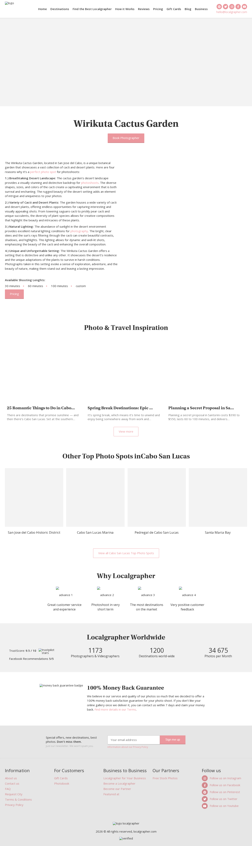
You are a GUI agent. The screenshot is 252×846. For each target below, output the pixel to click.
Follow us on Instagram (225, 778)
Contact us (12, 783)
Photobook (61, 783)
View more (126, 431)
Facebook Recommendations (31, 658)
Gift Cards (174, 9)
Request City (13, 794)
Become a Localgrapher (119, 783)
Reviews (144, 9)
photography (79, 231)
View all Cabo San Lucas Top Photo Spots (126, 553)
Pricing (158, 9)
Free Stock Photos (165, 778)
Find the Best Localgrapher (92, 9)
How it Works (124, 9)
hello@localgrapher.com (231, 11)
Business (201, 9)
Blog (188, 9)
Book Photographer (126, 138)
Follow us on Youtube (224, 806)
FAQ (8, 789)
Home (42, 9)
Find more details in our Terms (115, 709)
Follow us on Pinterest (225, 792)
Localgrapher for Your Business (124, 778)
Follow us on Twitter (223, 799)
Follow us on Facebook (225, 785)
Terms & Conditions (18, 799)
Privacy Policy (14, 805)
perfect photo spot (43, 172)
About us (11, 778)
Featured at (111, 794)
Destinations (59, 9)
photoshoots (90, 183)
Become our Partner (117, 789)
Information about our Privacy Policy (127, 747)
